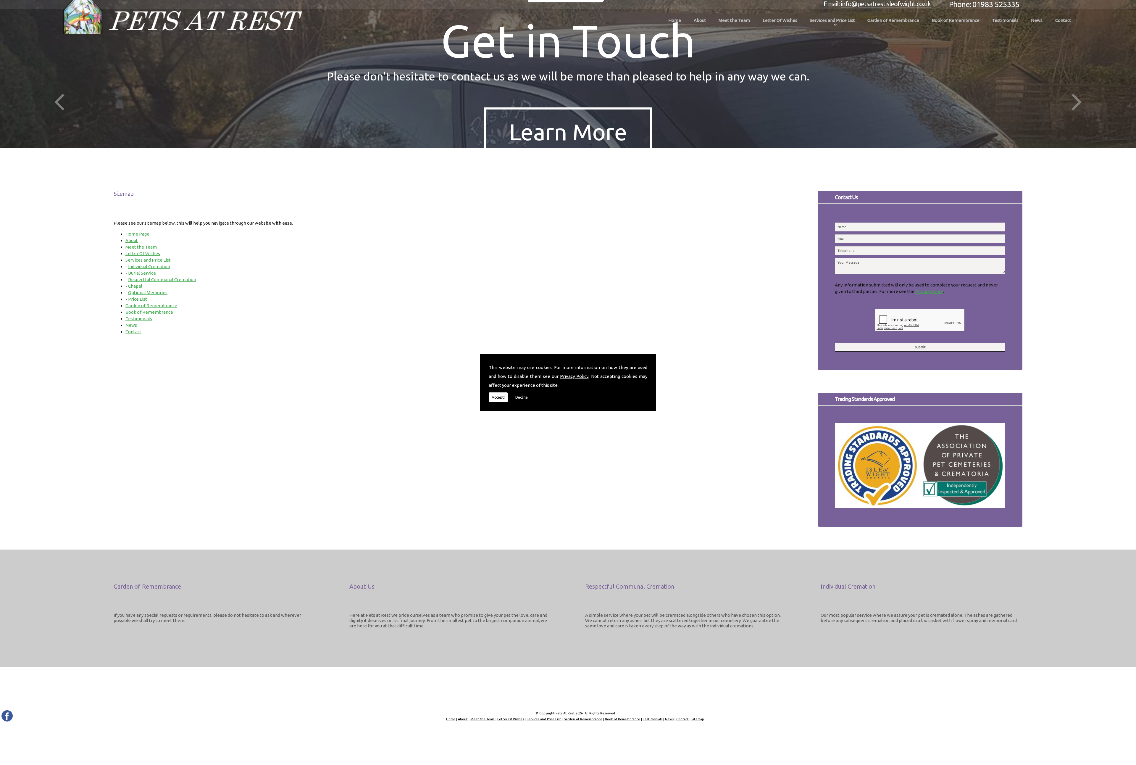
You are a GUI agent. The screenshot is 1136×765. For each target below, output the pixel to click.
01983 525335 (995, 4)
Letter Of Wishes (780, 20)
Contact (1063, 20)
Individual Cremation (149, 266)
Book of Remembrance (956, 20)
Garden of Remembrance (893, 20)
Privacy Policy (574, 376)
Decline (521, 397)
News (1037, 20)
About (700, 20)
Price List (137, 299)
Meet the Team (734, 20)
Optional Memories (147, 292)
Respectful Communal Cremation (162, 279)
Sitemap (697, 719)
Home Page (137, 233)
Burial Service (142, 273)
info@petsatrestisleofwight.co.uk (886, 3)
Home (674, 20)
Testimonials (1005, 20)
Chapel (135, 286)
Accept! (498, 397)
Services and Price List (832, 20)
